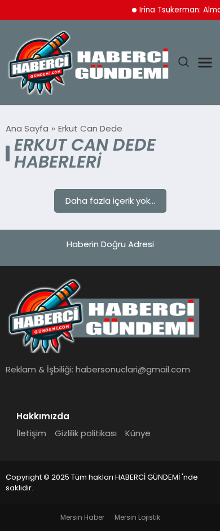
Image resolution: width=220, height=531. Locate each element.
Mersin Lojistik (137, 517)
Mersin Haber (82, 517)
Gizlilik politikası (86, 433)
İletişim (31, 433)
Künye (138, 433)
